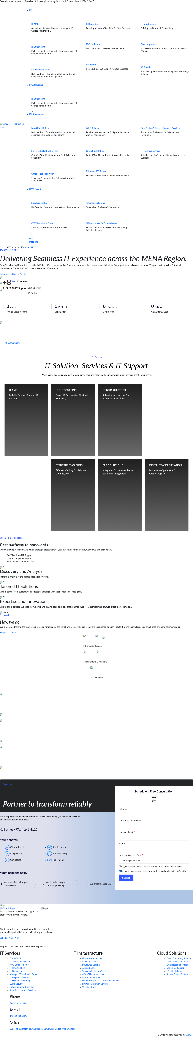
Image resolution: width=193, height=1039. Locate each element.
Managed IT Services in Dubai (23, 974)
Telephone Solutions (95, 203)
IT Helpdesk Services (19, 978)
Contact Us (19, 124)
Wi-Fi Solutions (93, 128)
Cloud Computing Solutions (179, 959)
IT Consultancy (93, 44)
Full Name (123, 809)
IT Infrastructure (148, 24)
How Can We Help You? (130, 855)
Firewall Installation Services (95, 984)
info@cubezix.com (18, 1016)
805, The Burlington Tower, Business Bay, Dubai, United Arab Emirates (42, 1029)
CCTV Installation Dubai (42, 223)
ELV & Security (36, 189)
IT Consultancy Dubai (20, 962)
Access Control (89, 968)
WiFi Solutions (89, 987)
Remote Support (90, 657)
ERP (31, 239)
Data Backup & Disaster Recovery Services (160, 128)
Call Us (3, 248)
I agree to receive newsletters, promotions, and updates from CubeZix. (153, 871)
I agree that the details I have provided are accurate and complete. (152, 867)
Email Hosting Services (177, 965)
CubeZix (189, 1035)
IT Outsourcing (38, 47)
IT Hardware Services (150, 151)
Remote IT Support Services (23, 990)
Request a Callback (8, 274)
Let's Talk (21, 274)
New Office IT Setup (40, 70)
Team (85, 641)
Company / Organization (130, 821)
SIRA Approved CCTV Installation (101, 223)
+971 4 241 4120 (18, 1003)
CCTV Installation (90, 962)
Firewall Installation (95, 151)
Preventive (94, 673)
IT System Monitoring (20, 981)
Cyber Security (16, 984)
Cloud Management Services (180, 962)
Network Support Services (22, 987)
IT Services (34, 10)
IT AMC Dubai (16, 959)
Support (98, 641)
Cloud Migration (148, 44)
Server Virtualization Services (44, 151)
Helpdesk (106, 644)
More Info (33, 242)
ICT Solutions (147, 67)
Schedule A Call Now (9, 938)
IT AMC (34, 24)
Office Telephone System (42, 174)
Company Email (126, 832)
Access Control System (177, 974)
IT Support (91, 65)
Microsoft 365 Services (96, 171)
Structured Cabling (91, 965)
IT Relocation (92, 24)
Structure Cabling (39, 203)
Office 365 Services (91, 978)
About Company (12, 343)
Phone (122, 844)
